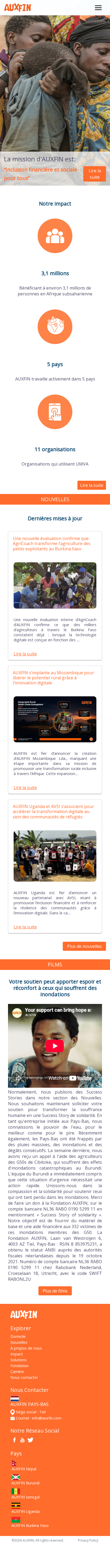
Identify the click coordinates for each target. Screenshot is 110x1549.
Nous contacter (24, 1377)
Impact (16, 1354)
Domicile (18, 1336)
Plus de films (55, 1291)
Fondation (19, 1365)
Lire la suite (95, 174)
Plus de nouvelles (84, 946)
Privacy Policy (88, 1540)
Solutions (18, 1359)
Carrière (17, 1371)
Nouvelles (19, 1342)
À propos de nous (26, 1348)
